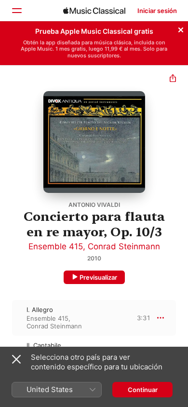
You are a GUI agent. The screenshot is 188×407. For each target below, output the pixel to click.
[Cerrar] (181, 28)
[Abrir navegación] (16, 10)
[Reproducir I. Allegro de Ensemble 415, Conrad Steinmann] (6, 318)
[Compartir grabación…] (173, 79)
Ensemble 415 (55, 246)
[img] (94, 10)
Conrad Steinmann (124, 246)
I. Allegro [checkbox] (40, 309)
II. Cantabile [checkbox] (44, 345)
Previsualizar (98, 277)
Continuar (143, 389)
